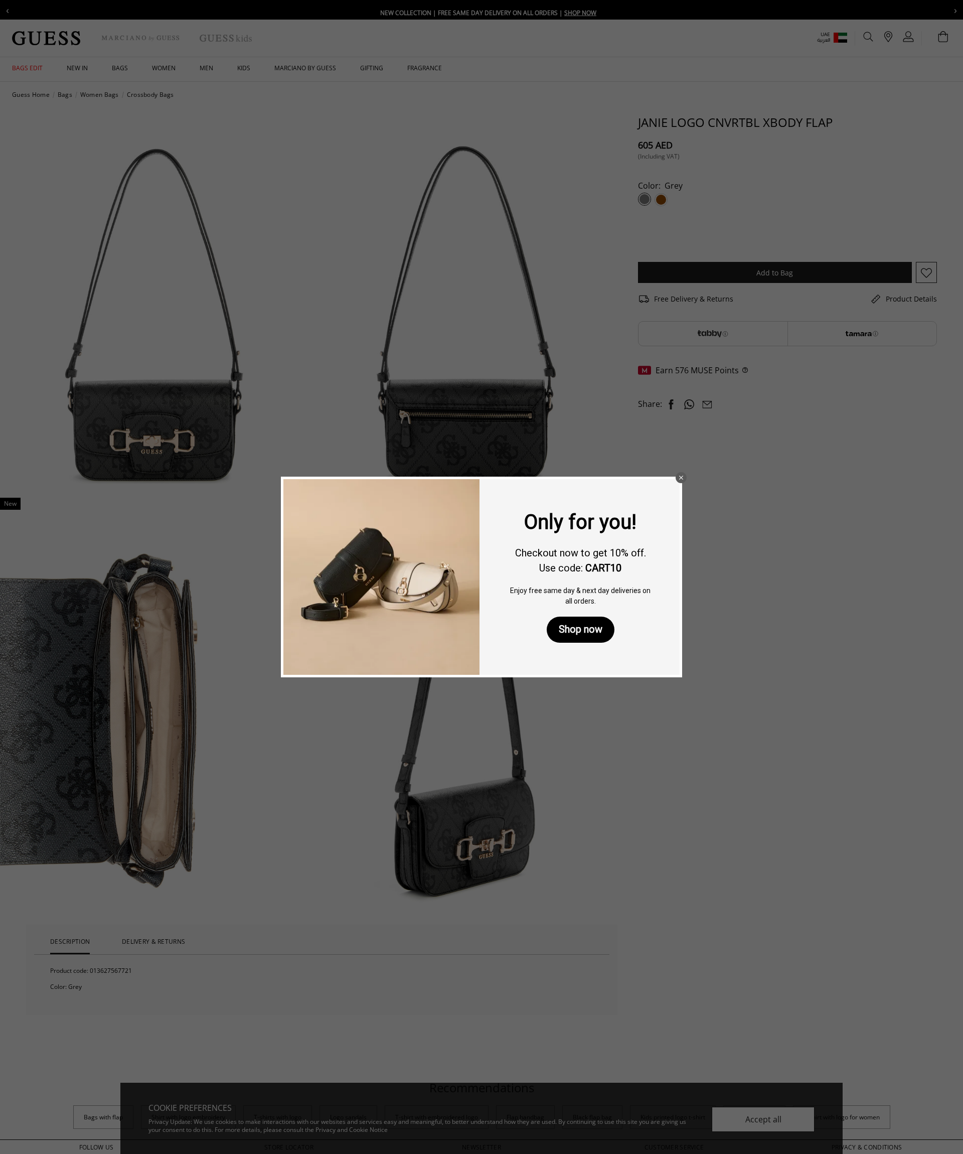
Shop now (580, 629)
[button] (681, 477)
